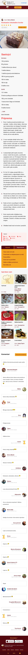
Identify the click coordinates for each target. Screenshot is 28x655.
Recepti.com (2, 645)
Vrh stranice (13, 637)
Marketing (7, 646)
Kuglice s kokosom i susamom (7, 319)
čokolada (13, 236)
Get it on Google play (19, 641)
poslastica (7, 239)
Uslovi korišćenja (19, 645)
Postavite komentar (21, 354)
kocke (13, 238)
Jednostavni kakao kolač (21, 283)
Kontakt (11, 646)
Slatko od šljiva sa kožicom (10, 262)
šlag (20, 236)
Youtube (12, 649)
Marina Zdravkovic (16, 549)
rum (6, 236)
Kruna (8, 536)
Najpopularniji (20, 247)
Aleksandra (18, 494)
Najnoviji (7, 247)
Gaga (8, 402)
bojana (9, 615)
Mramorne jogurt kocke (7, 337)
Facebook (4, 649)
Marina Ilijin (10, 509)
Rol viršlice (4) (7, 264)
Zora (19, 415)
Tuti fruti (7, 283)
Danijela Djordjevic (12, 588)
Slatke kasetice (21, 319)
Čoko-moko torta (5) (8, 251)
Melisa (19, 389)
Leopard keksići (21, 301)
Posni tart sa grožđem (9, 259)
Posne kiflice (6, 257)
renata (19, 441)
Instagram (17, 649)
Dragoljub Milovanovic (15, 602)
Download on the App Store (10, 641)
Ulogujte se (17, 7)
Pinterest (21, 649)
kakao (6, 238)
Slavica (9, 481)
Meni (14, 653)
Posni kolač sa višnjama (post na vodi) (13, 254)
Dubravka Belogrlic (12, 369)
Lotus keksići (21, 337)
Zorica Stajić (17, 575)
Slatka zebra (7, 301)
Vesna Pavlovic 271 (12, 562)
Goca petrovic (17, 522)
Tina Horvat (18, 628)
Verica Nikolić (11, 20)
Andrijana (18, 468)
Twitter (8, 649)
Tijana (8, 428)
